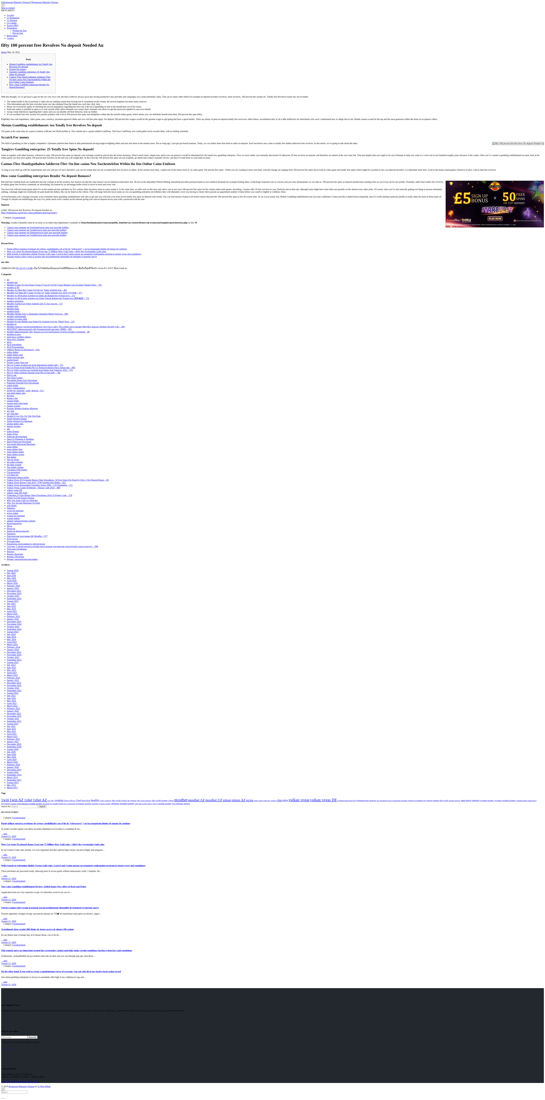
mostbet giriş (12, 306)
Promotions (12, 28)
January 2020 (13, 767)
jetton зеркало (105, 800)
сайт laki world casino (143, 804)
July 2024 (11, 634)
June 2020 (11, 754)
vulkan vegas (299, 800)
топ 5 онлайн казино (161, 803)
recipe (249, 800)
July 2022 (11, 695)
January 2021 (13, 741)
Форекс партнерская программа (22, 559)
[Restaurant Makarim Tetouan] (29, 2)
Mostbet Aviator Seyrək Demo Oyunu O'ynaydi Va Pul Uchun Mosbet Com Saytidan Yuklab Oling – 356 (54, 285)
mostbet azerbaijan (15, 301)
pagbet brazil (12, 360)
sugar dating (12, 447)
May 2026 (11, 578)
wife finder (12, 505)
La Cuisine (12, 23)
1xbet (28, 800)
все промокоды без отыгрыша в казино (392, 800)
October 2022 (13, 688)
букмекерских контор (366, 800)
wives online (12, 513)
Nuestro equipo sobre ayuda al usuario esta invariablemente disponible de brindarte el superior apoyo (52, 256)
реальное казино (83, 803)
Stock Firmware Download (19, 441)
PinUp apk (11, 375)
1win (5, 800)
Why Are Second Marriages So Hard (23, 503)
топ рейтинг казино (181, 803)
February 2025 (13, 616)
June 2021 (11, 729)
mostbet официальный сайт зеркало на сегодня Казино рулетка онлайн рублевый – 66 (48, 332)
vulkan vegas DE (14, 490)
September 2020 (14, 747)
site (8, 429)
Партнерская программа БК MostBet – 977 (27, 536)
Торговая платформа (17, 549)
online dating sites (15, 355)
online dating (12, 352)
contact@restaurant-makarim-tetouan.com (19, 1081)
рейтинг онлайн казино (122, 803)
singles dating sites (15, 424)
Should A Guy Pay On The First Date (24, 416)
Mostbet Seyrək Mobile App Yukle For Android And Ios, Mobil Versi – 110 (40, 321)
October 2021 (13, 718)
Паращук (11, 533)
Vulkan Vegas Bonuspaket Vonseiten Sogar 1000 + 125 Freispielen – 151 (40, 485)
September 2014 (14, 775)
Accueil (10, 15)
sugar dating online (15, 452)
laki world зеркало (144, 800)
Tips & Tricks (13, 459)
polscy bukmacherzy (16, 388)
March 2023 (12, 675)
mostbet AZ (196, 800)
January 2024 (13, 649)
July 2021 (11, 726)
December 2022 (14, 683)
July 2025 (11, 603)
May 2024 (11, 639)
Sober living (12, 434)
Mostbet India (13, 309)
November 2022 (14, 685)
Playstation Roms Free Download (22, 380)
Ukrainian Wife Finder (17, 470)
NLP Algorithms (14, 344)
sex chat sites (12, 413)
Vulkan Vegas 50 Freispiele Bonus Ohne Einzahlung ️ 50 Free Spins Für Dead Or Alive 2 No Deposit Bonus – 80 (58, 480)
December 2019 (14, 770)
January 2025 (13, 619)
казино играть (454, 800)
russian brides (13, 401)
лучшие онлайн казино (504, 800)
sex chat (10, 411)
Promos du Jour (19, 30)
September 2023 (14, 660)
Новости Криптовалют (18, 531)
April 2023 (12, 672)
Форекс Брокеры (15, 554)
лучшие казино (487, 800)
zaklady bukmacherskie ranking (21, 521)
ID (8, 280)
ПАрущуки (12, 539)
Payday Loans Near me (17, 362)
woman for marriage (16, 516)
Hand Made (85, 800)
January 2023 (13, 680)
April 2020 (12, 759)
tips (279, 800)
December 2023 (14, 652)
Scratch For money (17, 69)
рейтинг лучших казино (101, 804)
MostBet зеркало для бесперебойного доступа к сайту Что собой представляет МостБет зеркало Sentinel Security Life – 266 (66, 327)
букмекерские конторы (347, 800)
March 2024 (12, 644)
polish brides (12, 385)
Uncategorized (18, 217)
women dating (13, 518)
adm (4, 834)
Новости (11, 528)
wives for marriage (15, 510)
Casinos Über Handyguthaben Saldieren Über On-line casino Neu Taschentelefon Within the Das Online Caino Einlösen (30, 79)
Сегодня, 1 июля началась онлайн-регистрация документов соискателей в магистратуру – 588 (52, 546)
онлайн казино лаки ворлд (526, 800)
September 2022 (14, 690)
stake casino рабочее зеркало (265, 800)
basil (49, 800)
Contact (10, 38)
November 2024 (14, 624)
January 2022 (13, 711)
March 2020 (12, 762)
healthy (95, 800)
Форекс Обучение (15, 556)
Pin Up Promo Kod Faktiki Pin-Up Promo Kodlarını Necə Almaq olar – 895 (41, 367)
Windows (11, 508)
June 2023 (11, 667)
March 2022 (12, 706)
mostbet (180, 799)
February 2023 (13, 678)
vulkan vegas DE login (17, 493)
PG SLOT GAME (24, 268)
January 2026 (13, 588)
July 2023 (11, 665)
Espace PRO (12, 25)
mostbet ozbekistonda (16, 316)
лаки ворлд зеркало (470, 800)
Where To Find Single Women (20, 498)
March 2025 (12, 614)
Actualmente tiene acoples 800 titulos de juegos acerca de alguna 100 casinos (37, 929)
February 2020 (13, 764)
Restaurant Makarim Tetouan (21, 1086)
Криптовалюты (14, 523)
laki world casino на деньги (124, 800)
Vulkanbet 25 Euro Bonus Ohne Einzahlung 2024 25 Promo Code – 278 (39, 495)
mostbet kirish (13, 311)
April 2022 (12, 703)
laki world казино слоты (163, 800)
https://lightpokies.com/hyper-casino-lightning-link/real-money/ (29, 213)
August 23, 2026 (8, 836)
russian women (13, 406)
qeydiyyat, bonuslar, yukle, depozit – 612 (25, 390)
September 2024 (14, 629)
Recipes (10, 395)
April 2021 (12, 734)
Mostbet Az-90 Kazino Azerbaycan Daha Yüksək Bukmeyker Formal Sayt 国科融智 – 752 (48, 298)
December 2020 (14, 744)
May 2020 (11, 757)
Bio (52, 800)
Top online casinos (15, 467)
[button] (8, 10)
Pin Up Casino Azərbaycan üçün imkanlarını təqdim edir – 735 (35, 365)
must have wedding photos (19, 337)
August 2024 (12, 632)
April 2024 (12, 642)
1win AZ (17, 800)
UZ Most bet (12, 475)
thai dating (11, 457)
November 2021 (14, 716)
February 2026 (13, 586)
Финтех (10, 551)
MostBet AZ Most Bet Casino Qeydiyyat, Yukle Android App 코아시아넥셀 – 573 (44, 293)
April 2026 (12, 580)
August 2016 (12, 772)
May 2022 (11, 701)
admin (4, 52)
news (9, 342)
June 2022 (11, 698)
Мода (9, 526)
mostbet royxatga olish (17, 319)
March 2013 (12, 787)
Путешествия (13, 541)
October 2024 (13, 626)
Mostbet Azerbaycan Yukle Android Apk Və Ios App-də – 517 (35, 304)
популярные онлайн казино (29, 803)
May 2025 (11, 609)
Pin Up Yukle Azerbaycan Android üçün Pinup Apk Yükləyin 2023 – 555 (40, 370)
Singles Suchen (14, 426)
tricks (285, 800)
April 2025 (12, 611)
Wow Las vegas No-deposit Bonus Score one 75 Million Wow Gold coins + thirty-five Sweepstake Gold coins (56, 251)
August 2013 (12, 782)
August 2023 (12, 662)
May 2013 (11, 785)
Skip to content (8, 8)
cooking (58, 800)
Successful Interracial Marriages (21, 444)
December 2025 (14, 591)
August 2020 (12, 749)
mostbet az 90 (13, 287)
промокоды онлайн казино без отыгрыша (59, 804)
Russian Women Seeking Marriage (22, 408)
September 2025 (14, 598)
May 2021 (11, 731)
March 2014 (12, 777)
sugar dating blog (14, 449)
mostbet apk (12, 282)
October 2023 (13, 657)
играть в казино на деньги (420, 800)
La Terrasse (12, 20)
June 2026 (11, 575)
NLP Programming (15, 347)
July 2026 (11, 573)
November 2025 (14, 593)
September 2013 (14, 780)
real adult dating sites (16, 393)
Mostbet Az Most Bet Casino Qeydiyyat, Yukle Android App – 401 (37, 290)
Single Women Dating (17, 418)
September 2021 (14, 721)
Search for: (6, 806)
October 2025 (13, 596)
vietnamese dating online (18, 477)
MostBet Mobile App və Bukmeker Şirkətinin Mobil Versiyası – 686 (37, 314)
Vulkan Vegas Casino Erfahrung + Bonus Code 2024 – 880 (33, 487)
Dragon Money (70, 800)
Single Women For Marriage (19, 421)
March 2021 (12, 736)
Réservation (12, 35)
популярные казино (9, 804)
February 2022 (13, 708)
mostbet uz (11, 324)
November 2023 (14, 655)
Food (78, 800)
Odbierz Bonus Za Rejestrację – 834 (23, 349)
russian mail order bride (17, 403)
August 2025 (12, 601)
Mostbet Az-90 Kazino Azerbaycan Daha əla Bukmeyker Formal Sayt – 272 (41, 295)
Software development (17, 436)
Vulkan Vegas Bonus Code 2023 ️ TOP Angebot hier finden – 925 (36, 482)
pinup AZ (239, 800)
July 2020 (11, 752)
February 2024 (13, 647)
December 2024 (14, 621)
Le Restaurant (13, 18)
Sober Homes (13, 431)
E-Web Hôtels (44, 1086)
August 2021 (12, 724)
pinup (227, 800)
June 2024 (11, 637)
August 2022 (12, 693)
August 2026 (12, 570)
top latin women (14, 464)
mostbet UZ (213, 800)
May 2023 (11, 670)
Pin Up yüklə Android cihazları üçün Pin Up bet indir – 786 (33, 372)
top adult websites (15, 462)
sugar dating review (15, 454)
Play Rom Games (15, 378)
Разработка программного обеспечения (26, 544)
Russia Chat (12, 398)
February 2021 (13, 739)
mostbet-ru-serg (14, 334)
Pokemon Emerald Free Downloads (23, 383)
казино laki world (440, 800)
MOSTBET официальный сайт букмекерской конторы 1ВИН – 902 (39, 329)
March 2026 (12, 583)
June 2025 (11, 606)
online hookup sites (15, 357)
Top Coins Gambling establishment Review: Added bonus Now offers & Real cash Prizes (43, 886)
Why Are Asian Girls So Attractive (22, 500)
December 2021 (14, 713)
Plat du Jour (17, 33)
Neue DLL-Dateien (15, 339)
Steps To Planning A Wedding (20, 439)
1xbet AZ (40, 800)
